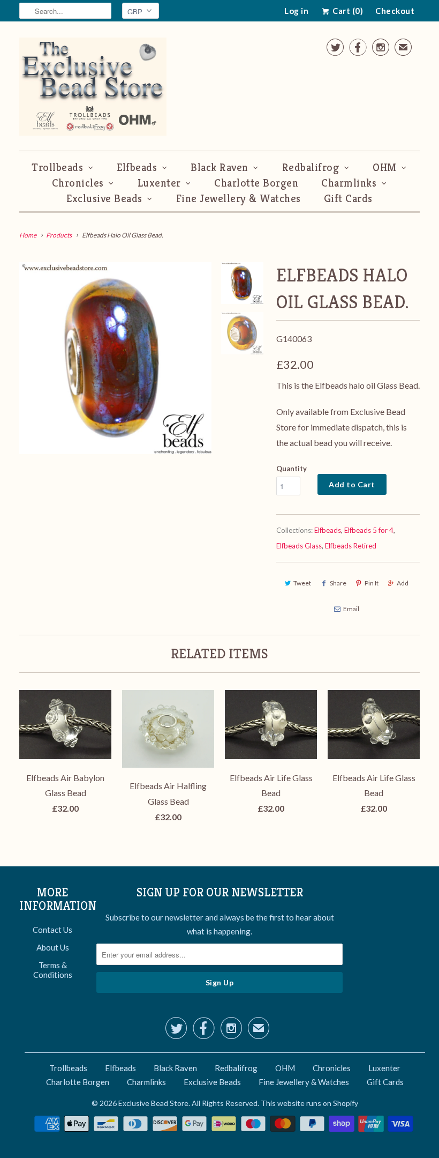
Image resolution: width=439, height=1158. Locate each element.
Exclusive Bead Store (153, 1103)
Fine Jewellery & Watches (238, 198)
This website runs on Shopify (309, 1103)
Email (351, 609)
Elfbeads (137, 167)
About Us (52, 947)
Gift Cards (348, 198)
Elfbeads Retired (350, 545)
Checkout (394, 11)
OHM (385, 167)
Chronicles (78, 183)
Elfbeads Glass (299, 545)
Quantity (291, 468)
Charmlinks (348, 183)
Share (338, 583)
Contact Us (52, 929)
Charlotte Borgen (256, 183)
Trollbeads (57, 167)
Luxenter (159, 183)
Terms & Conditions (52, 969)
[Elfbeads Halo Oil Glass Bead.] (115, 358)
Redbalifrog (310, 167)
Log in (296, 11)
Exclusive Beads (104, 198)
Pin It (372, 583)
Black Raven (219, 167)
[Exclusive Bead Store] (92, 89)
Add (402, 583)
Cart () (347, 11)
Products (59, 235)
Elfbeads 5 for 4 (368, 530)
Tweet (302, 583)
